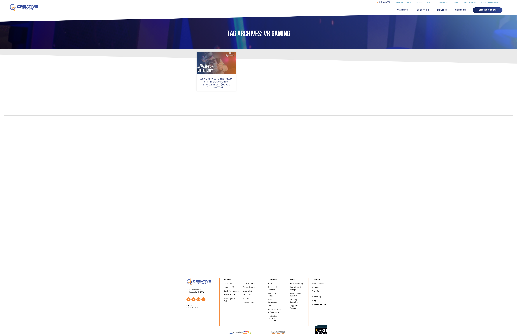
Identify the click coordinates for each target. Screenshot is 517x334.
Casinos (271, 306)
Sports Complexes (272, 300)
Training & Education (294, 300)
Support (456, 2)
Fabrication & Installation (295, 294)
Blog (409, 2)
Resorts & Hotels (272, 294)
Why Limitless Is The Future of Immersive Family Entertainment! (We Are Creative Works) (216, 83)
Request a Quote (319, 304)
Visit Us (315, 291)
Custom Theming (250, 302)
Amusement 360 (470, 2)
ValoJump (247, 298)
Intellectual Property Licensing (272, 318)
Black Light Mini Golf (230, 299)
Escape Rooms (249, 287)
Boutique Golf (229, 294)
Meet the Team (318, 283)
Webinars (430, 2)
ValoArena (247, 294)
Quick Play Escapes (231, 291)
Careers (315, 287)
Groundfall (247, 291)
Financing (399, 2)
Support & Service (294, 307)
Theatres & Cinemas (272, 288)
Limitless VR (228, 287)
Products (402, 10)
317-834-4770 (384, 2)
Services (441, 10)
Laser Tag (227, 283)
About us (460, 10)
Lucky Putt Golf (249, 283)
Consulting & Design (295, 288)
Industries (422, 10)
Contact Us (443, 2)
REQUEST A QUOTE (488, 10)
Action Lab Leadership (490, 2)
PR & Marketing (296, 283)
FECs (270, 283)
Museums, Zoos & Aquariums (274, 310)
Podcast (419, 2)
